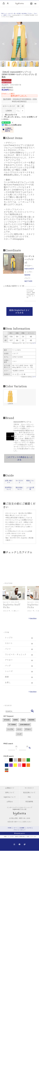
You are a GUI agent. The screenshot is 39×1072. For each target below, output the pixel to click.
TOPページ (4, 13)
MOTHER (28, 281)
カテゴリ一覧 (11, 13)
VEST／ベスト (7, 15)
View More (33, 618)
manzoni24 (29, 269)
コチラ (34, 343)
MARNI (27, 275)
